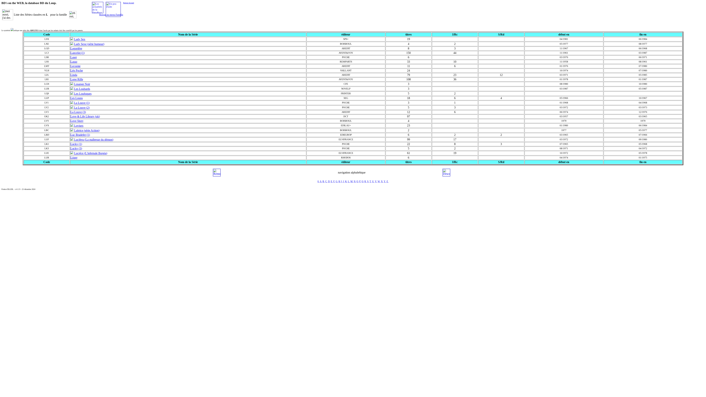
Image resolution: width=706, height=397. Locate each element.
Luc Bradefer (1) (80, 134)
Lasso (73, 61)
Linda (73, 74)
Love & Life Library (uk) (85, 116)
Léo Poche (76, 70)
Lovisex (78, 125)
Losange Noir (82, 84)
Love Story (76, 120)
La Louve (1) (82, 102)
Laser (73, 57)
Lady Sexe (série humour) (89, 44)
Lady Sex (79, 39)
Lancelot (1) (77, 52)
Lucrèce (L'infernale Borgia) (90, 153)
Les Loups (76, 98)
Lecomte (75, 66)
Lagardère (76, 48)
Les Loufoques (83, 93)
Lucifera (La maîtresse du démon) (93, 139)
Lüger (73, 157)
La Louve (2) (82, 107)
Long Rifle (76, 79)
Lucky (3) (76, 148)
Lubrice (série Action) (86, 130)
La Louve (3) (78, 112)
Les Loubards (82, 88)
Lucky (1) (76, 144)
